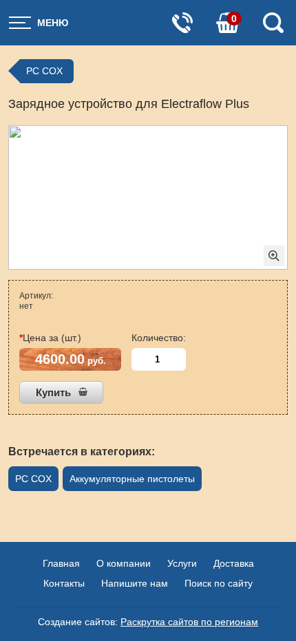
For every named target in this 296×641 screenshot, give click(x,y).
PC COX (44, 70)
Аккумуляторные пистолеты (132, 478)
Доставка (233, 563)
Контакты (64, 583)
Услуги (182, 563)
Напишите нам (134, 583)
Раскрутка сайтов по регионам (189, 621)
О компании (123, 563)
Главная (61, 563)
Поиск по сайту (218, 583)
